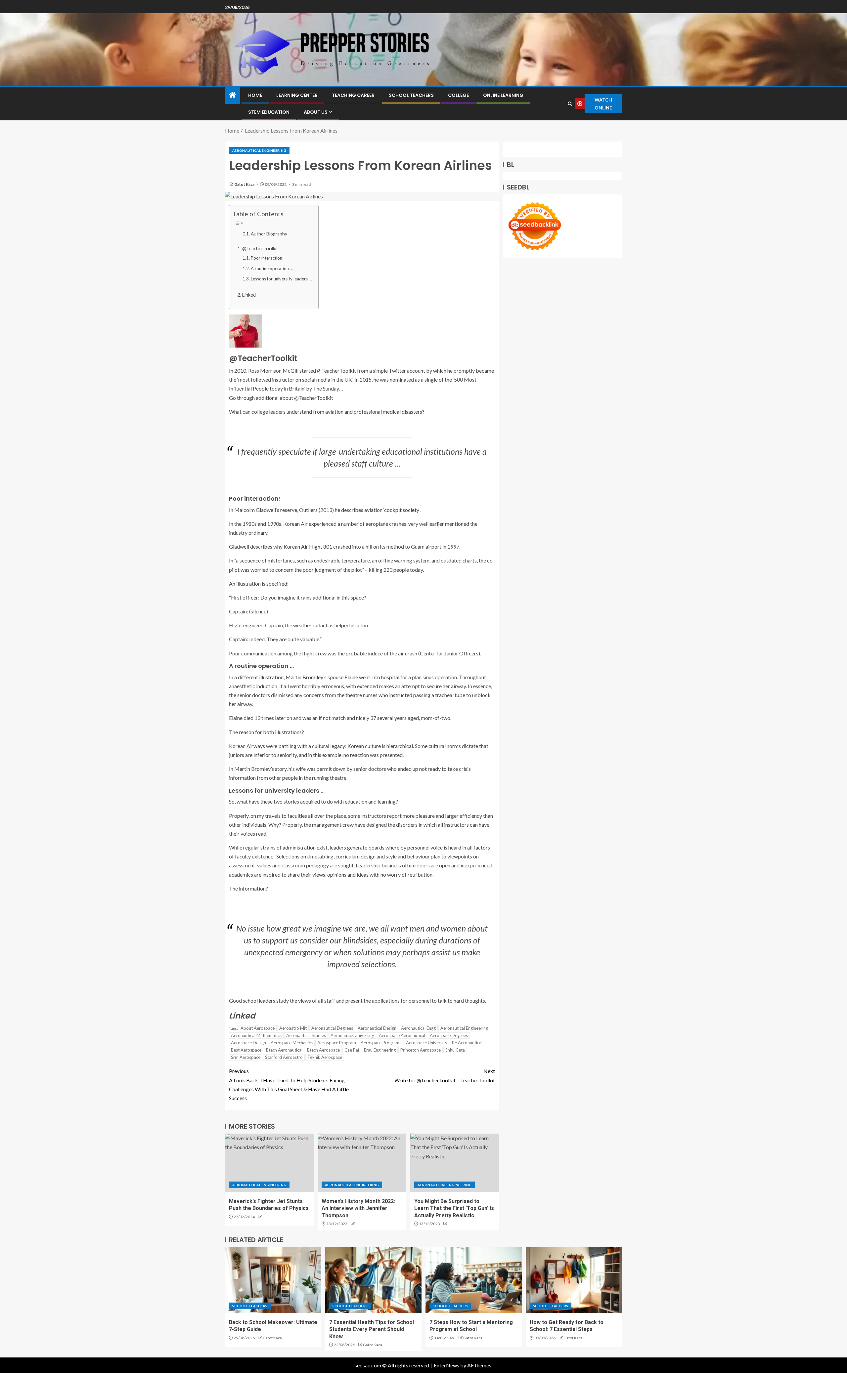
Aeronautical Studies (306, 1035)
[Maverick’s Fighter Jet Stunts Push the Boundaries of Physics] (269, 1163)
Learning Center (297, 95)
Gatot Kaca (244, 184)
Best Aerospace (246, 1050)
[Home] (232, 95)
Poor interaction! (267, 258)
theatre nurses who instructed (378, 695)
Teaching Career (353, 95)
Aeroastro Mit (293, 1028)
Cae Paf (351, 1050)
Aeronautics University (352, 1035)
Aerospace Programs (381, 1042)
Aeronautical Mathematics (256, 1035)
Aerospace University (426, 1042)
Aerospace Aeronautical (402, 1035)
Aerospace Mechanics (292, 1042)
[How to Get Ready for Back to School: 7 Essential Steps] (574, 1280)
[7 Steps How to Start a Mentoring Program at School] (473, 1280)
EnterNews (446, 1365)
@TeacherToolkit (260, 248)
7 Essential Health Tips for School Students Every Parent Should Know (371, 1329)
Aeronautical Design (377, 1028)
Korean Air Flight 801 (308, 546)
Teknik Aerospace (324, 1057)
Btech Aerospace (323, 1050)
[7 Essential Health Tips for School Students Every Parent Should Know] (373, 1280)
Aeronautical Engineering (259, 150)
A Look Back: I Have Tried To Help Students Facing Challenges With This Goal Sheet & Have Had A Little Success (289, 1084)
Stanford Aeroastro (284, 1057)
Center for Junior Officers (449, 653)
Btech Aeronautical (284, 1050)
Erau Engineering (380, 1050)
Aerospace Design (248, 1042)
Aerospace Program (336, 1042)
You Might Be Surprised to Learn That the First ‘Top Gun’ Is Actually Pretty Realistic (454, 1208)
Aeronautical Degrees (332, 1028)
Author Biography (269, 233)
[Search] (570, 103)
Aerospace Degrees (449, 1035)
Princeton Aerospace (420, 1050)
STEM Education (269, 112)
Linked (249, 295)
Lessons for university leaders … (281, 278)
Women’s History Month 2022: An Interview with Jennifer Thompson (358, 1208)
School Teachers (411, 95)
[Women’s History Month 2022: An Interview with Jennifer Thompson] (362, 1163)
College (458, 95)
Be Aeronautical (467, 1042)
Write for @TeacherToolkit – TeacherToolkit (444, 1075)
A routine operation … (272, 268)
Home (255, 95)
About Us (316, 112)
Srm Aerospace (245, 1057)
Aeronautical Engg (418, 1028)
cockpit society (401, 510)
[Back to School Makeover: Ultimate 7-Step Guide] (273, 1280)
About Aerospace (258, 1028)
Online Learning (503, 95)
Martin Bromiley (304, 677)
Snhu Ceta (455, 1050)
